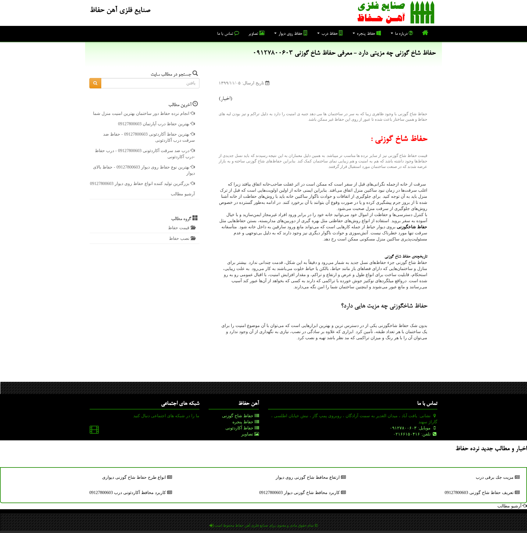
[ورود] (211, 526)
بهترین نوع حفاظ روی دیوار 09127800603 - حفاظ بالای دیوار (144, 170)
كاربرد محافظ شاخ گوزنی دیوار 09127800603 (300, 492)
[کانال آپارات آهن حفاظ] (94, 431)
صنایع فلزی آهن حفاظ (120, 10)
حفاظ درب (329, 34)
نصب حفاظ (180, 238)
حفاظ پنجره (366, 34)
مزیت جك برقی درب (495, 477)
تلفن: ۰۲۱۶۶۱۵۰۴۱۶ (412, 434)
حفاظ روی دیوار (290, 34)
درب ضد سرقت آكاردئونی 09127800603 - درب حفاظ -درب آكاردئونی (145, 153)
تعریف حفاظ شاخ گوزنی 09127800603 (480, 492)
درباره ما (401, 34)
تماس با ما (225, 34)
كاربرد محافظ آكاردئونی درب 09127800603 (128, 492)
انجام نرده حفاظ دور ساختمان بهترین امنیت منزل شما (142, 113)
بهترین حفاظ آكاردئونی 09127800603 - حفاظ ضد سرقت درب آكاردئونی (149, 137)
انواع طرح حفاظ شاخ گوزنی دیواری (134, 477)
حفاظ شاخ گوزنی (238, 416)
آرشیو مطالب (183, 194)
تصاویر (253, 34)
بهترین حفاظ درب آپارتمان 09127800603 (154, 124)
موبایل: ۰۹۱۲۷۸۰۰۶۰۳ (411, 428)
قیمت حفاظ (179, 228)
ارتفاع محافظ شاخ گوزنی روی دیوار (308, 477)
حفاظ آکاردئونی (240, 428)
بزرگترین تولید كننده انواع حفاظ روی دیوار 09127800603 (140, 183)
